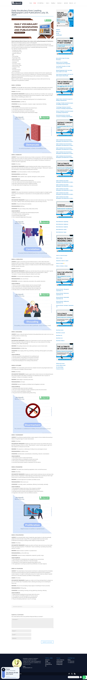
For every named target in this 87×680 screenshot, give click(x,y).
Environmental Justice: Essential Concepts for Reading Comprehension (64, 116)
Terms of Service (60, 659)
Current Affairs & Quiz (61, 365)
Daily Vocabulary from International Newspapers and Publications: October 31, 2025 (64, 140)
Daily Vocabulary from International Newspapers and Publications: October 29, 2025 (64, 156)
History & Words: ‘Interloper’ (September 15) (65, 306)
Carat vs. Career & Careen (61, 255)
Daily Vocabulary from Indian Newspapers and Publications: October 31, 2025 (64, 181)
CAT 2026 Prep (40, 3)
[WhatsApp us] (84, 677)
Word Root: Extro (59, 330)
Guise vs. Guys (59, 258)
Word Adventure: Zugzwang (62, 221)
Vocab (47, 3)
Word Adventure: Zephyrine (62, 226)
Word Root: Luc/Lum (60, 332)
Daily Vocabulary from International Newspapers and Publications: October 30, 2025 (64, 144)
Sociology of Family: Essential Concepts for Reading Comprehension (64, 104)
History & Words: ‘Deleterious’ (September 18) (62, 294)
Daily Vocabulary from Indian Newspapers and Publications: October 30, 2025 (64, 185)
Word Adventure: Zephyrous (62, 224)
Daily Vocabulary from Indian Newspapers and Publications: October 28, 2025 (64, 189)
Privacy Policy (60, 661)
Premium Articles (60, 368)
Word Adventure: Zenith (61, 229)
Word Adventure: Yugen (61, 232)
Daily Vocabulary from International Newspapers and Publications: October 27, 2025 (64, 152)
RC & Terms (47, 662)
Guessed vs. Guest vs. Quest (62, 260)
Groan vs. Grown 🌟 (60, 263)
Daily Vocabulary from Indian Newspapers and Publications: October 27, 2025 (64, 193)
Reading (53, 3)
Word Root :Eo (59, 335)
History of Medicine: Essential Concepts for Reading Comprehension (64, 112)
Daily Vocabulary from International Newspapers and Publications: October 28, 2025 (64, 148)
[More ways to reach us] (81, 677)
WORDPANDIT (59, 35)
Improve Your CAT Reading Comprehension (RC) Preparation (63, 63)
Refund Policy (59, 662)
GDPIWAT (58, 29)
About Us (71, 3)
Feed (35, 3)
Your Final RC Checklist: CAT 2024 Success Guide (63, 67)
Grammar (59, 3)
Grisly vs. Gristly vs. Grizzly (61, 266)
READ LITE (58, 31)
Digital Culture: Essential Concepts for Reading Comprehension (64, 99)
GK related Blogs (59, 367)
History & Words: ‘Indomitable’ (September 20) (62, 298)
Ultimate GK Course (60, 363)
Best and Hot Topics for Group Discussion (62, 59)
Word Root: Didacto (60, 340)
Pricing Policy (59, 664)
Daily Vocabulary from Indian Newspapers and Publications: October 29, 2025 (64, 197)
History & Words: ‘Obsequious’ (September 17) (62, 290)
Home (31, 3)
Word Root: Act (59, 338)
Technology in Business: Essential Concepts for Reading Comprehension (64, 108)
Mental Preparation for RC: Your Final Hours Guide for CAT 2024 (64, 71)
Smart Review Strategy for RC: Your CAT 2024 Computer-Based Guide (64, 75)
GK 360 (57, 33)
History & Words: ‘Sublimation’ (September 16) (62, 302)
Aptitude (66, 3)
